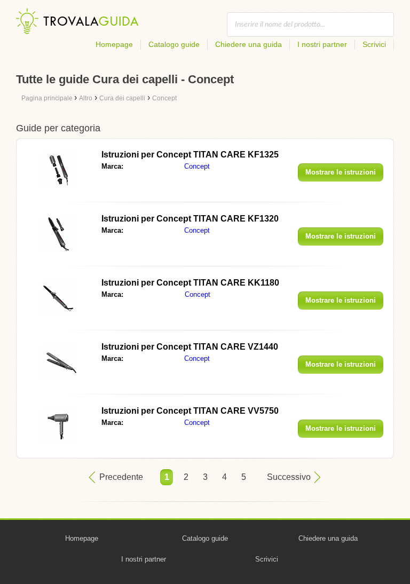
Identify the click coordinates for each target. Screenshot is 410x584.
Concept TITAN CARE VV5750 (190, 410)
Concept (197, 166)
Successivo (289, 477)
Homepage (114, 44)
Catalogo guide (174, 44)
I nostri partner (322, 44)
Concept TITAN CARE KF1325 (190, 154)
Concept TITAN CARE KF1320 (190, 218)
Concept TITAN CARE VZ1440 (189, 346)
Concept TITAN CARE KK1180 (190, 282)
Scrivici (374, 44)
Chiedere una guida (248, 44)
